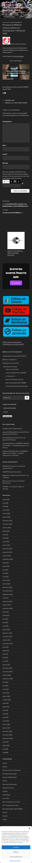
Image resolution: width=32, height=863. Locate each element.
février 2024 (6, 580)
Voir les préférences (16, 857)
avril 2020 (6, 689)
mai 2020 (5, 686)
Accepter (16, 847)
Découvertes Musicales (10, 784)
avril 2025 (6, 538)
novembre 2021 (7, 636)
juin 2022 (5, 619)
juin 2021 (5, 654)
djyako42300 (7, 432)
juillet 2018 (6, 745)
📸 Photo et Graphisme (10, 359)
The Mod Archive (17, 428)
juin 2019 (5, 710)
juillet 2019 (6, 707)
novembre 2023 (7, 591)
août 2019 (6, 703)
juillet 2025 (6, 531)
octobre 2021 (7, 640)
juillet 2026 (6, 499)
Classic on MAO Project (10, 777)
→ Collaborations (10, 376)
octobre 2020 (7, 675)
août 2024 (6, 563)
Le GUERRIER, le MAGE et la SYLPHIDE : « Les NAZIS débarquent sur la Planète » (16, 446)
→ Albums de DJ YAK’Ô (11, 369)
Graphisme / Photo (8, 788)
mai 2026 (5, 506)
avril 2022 (6, 626)
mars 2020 (6, 693)
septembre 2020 (8, 679)
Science (5, 812)
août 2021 (6, 647)
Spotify (5, 342)
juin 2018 (5, 749)
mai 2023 (5, 598)
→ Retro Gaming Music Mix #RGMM (15, 383)
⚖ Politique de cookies (15, 860)
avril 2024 (6, 577)
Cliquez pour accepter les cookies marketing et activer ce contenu (16, 72)
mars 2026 (6, 510)
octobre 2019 (7, 700)
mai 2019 (5, 714)
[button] (29, 828)
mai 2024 (5, 573)
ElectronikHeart (19, 56)
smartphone (22, 102)
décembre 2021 (7, 633)
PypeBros (5, 428)
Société (5, 816)
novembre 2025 (7, 524)
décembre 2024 (7, 548)
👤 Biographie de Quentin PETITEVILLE (14, 356)
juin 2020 (5, 682)
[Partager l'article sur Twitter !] (5, 93)
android (8, 102)
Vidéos (5, 819)
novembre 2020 (7, 671)
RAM (16, 102)
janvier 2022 (6, 629)
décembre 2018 (7, 731)
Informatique (10, 100)
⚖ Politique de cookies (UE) (11, 363)
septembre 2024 (8, 559)
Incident (5, 791)
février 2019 (6, 724)
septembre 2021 (8, 643)
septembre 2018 (8, 738)
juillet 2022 (6, 615)
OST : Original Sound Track (10, 805)
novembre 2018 (7, 735)
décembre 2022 (7, 601)
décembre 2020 (7, 668)
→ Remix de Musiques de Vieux (14, 379)
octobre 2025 (7, 527)
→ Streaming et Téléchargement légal (16, 386)
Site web (5, 163)
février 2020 (6, 696)
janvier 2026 (6, 517)
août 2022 (6, 612)
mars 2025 (6, 541)
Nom (4, 145)
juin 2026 (5, 503)
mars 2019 (6, 721)
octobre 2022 (7, 605)
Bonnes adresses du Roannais (11, 770)
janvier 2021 (6, 665)
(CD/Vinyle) (10, 255)
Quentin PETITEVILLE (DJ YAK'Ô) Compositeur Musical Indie (16, 6)
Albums (5, 767)
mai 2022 (5, 622)
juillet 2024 (6, 566)
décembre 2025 (7, 520)
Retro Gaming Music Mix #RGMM (12, 809)
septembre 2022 (8, 608)
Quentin (19, 22)
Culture (5, 781)
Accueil (5, 763)
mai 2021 (5, 657)
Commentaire (7, 121)
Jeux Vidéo (6, 798)
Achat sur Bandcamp (9, 408)
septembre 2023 (8, 594)
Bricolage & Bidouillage (10, 774)
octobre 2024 (7, 556)
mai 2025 (5, 534)
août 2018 (6, 742)
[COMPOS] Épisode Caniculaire (12, 472)
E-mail (5, 154)
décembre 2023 (7, 587)
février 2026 (6, 513)
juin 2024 (5, 570)
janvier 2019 (6, 728)
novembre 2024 (7, 552)
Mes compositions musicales (11, 802)
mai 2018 (5, 752)
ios (13, 102)
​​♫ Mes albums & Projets (10, 366)
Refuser (16, 852)
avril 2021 (5, 661)
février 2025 (6, 545)
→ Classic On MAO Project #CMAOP (15, 373)
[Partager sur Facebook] (3, 93)
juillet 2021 (6, 650)
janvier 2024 (6, 584)
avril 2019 (5, 717)
